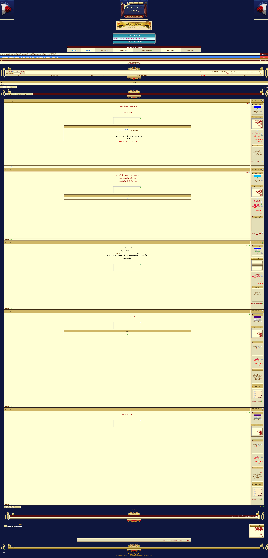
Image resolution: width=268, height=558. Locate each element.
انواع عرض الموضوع (10, 95)
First (12, 507)
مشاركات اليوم (54, 76)
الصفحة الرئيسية (13, 548)
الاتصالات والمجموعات (142, 76)
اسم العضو (22, 72)
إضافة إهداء (2, 85)
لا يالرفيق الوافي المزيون (257, 472)
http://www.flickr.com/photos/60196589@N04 (127, 131)
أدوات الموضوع (28, 95)
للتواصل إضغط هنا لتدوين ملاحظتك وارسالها (134, 41)
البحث (17, 76)
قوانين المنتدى (261, 537)
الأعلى (9, 548)
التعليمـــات (243, 76)
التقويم (91, 76)
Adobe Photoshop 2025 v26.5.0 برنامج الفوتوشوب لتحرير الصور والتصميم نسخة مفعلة (134, 62)
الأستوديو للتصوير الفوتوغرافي (206, 72)
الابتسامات (261, 533)
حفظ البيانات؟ (10, 72)
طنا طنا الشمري (257, 473)
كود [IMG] (261, 534)
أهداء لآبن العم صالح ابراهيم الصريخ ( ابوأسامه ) (257, 373)
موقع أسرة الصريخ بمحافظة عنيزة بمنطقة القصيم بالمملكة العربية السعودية (244, 72)
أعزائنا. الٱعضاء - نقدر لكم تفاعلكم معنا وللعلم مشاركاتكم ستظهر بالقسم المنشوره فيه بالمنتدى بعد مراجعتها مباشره (60, 54)
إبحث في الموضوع (20, 95)
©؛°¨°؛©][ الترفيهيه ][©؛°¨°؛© (220, 72)
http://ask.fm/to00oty (127, 133)
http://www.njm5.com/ (122, 254)
